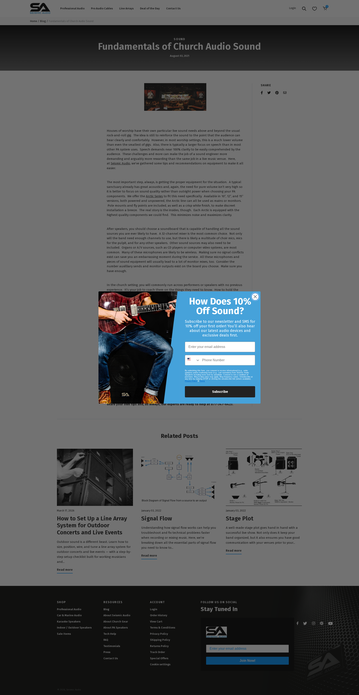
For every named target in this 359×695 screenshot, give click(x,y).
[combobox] (192, 360)
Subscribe (220, 392)
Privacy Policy (191, 381)
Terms (202, 381)
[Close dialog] (255, 296)
